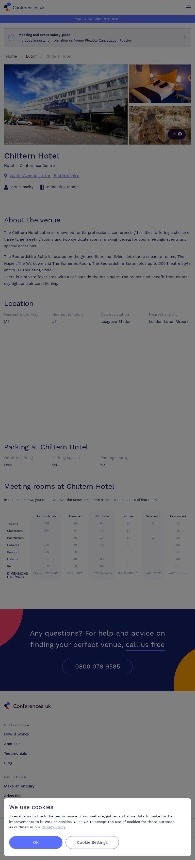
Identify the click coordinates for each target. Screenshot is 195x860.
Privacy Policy (54, 827)
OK (36, 842)
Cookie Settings (92, 842)
